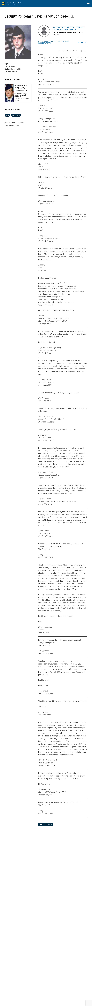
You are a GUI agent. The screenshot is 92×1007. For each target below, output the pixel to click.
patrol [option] (7, 115)
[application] (18, 152)
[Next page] (85, 51)
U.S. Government (68, 30)
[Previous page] (81, 51)
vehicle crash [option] (16, 115)
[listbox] (18, 115)
